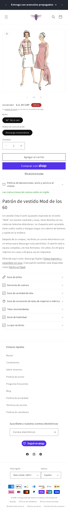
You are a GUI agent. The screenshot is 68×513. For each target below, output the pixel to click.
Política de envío (34, 506)
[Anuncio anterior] (5, 4)
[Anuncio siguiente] (62, 4)
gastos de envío (11, 109)
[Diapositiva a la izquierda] (27, 97)
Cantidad (6, 139)
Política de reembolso (28, 501)
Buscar (9, 355)
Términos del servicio (15, 506)
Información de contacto (54, 506)
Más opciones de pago (34, 173)
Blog (8, 391)
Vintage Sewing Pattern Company (31, 498)
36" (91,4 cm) (13, 120)
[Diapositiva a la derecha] (40, 97)
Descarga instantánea (17, 132)
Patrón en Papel (17, 267)
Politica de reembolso (17, 412)
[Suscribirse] (54, 432)
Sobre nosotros (14, 369)
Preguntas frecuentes (17, 383)
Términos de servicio (16, 405)
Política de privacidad (17, 398)
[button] (6, 17)
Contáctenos (12, 362)
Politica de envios (15, 376)
